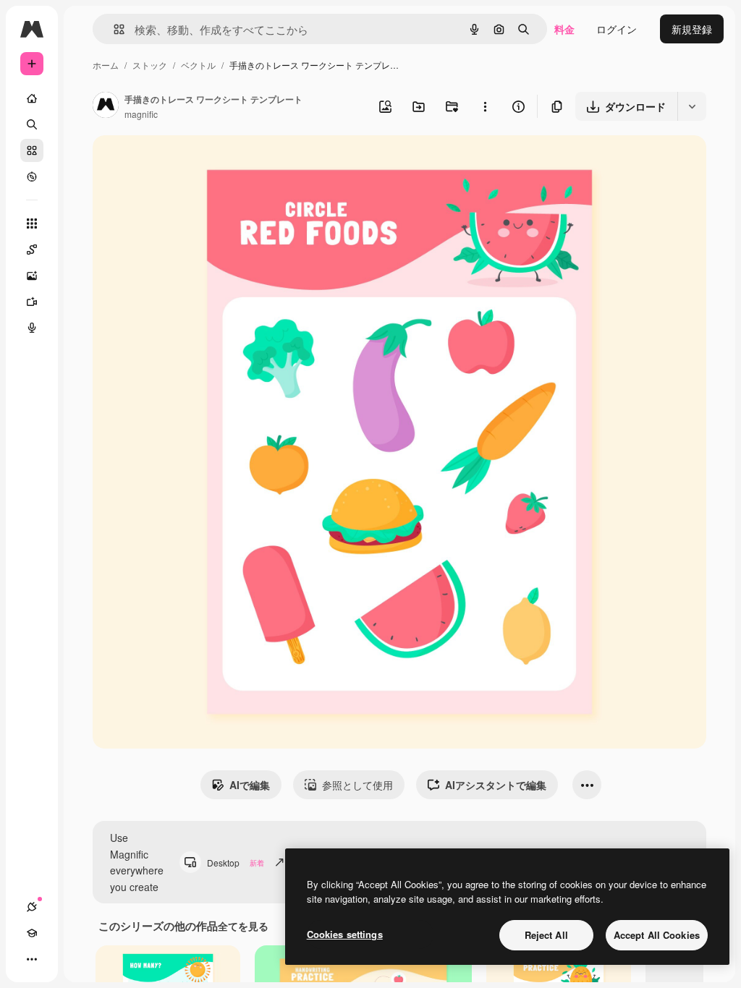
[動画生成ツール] (31, 301)
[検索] (31, 124)
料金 (564, 29)
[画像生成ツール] (31, 275)
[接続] (31, 907)
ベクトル (198, 65)
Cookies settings (345, 934)
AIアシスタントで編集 (495, 785)
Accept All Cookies (657, 935)
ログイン (616, 29)
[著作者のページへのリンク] (106, 106)
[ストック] (31, 150)
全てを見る (243, 926)
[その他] (31, 959)
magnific (141, 114)
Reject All (546, 935)
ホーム (106, 65)
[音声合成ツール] (31, 327)
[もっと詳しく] (31, 176)
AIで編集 (249, 785)
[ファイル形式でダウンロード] (691, 106)
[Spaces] (31, 249)
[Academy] (31, 933)
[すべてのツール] (31, 223)
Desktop (235, 862)
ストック (149, 65)
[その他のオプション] (484, 106)
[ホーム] (31, 98)
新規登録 (692, 29)
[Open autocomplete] (113, 29)
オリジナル (192, 163)
